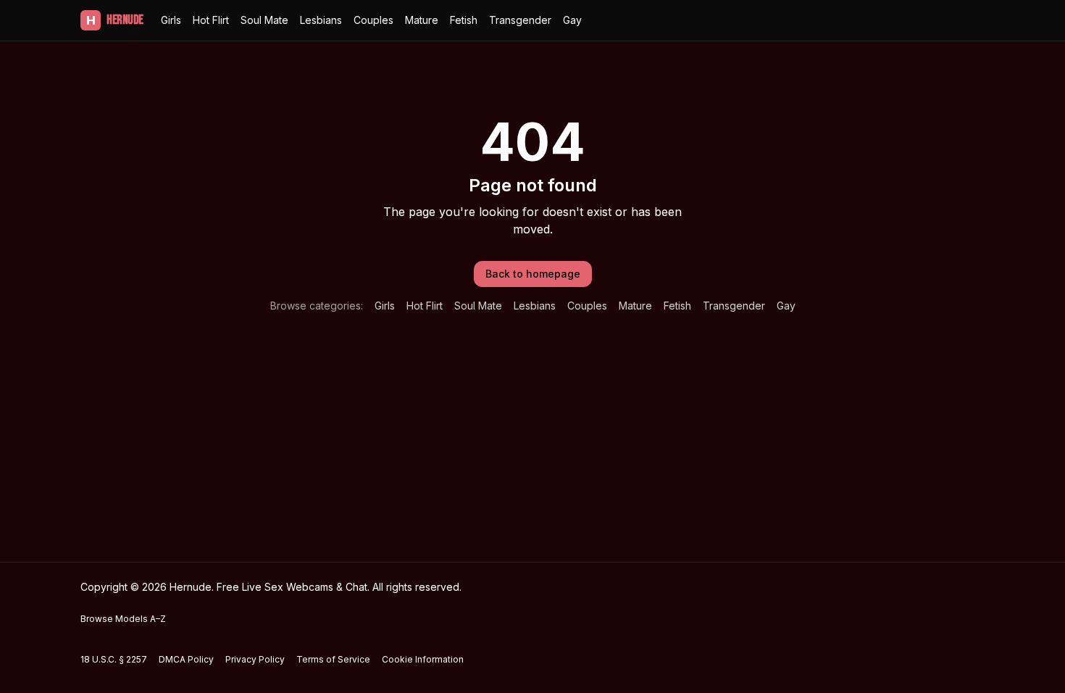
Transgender (520, 20)
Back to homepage (532, 273)
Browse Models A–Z (123, 618)
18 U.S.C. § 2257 (113, 659)
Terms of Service (333, 659)
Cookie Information (423, 659)
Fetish (463, 20)
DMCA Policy (186, 659)
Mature (421, 20)
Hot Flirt (211, 20)
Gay (572, 20)
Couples (373, 20)
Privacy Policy (255, 659)
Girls (171, 20)
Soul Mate (264, 20)
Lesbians (321, 20)
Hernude (114, 20)
